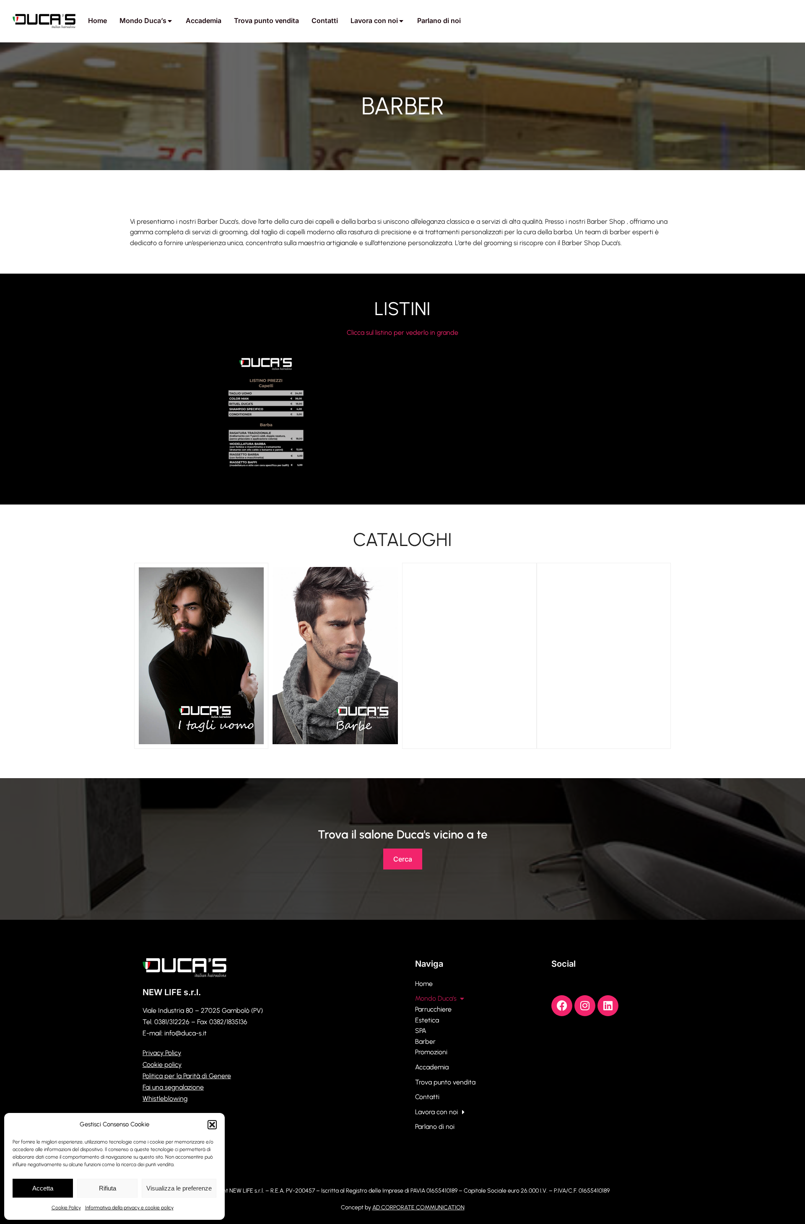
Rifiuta (107, 1188)
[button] (212, 1124)
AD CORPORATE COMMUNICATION (418, 1207)
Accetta (42, 1188)
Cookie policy (162, 1065)
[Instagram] (584, 1005)
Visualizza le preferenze (179, 1188)
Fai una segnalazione (173, 1087)
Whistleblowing (165, 1098)
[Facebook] (561, 1005)
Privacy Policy (162, 1053)
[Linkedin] (607, 1005)
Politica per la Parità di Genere (187, 1076)
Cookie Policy (66, 1208)
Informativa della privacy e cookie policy (129, 1208)
